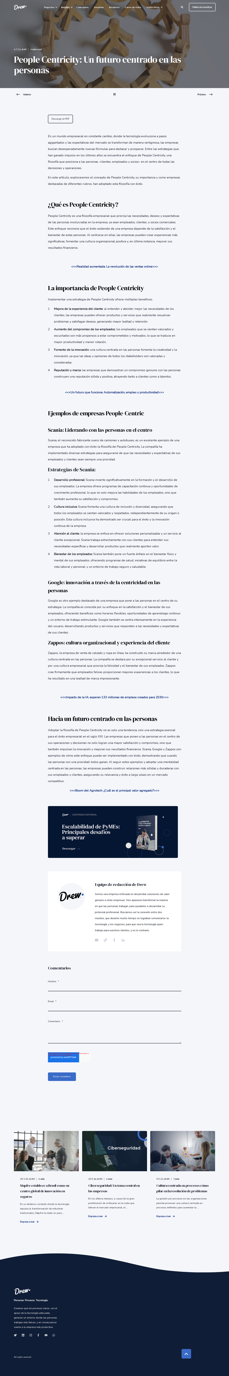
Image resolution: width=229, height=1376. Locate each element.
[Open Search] (182, 7)
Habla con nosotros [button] (202, 7)
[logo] (22, 1291)
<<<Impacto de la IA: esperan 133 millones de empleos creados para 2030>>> (114, 697)
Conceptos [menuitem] (82, 7)
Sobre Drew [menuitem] (153, 7)
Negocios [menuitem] (49, 7)
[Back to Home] (20, 7)
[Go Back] (114, 96)
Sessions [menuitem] (99, 7)
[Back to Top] (186, 1354)
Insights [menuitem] (65, 7)
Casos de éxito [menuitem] (133, 7)
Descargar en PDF (60, 118)
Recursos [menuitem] (114, 7)
